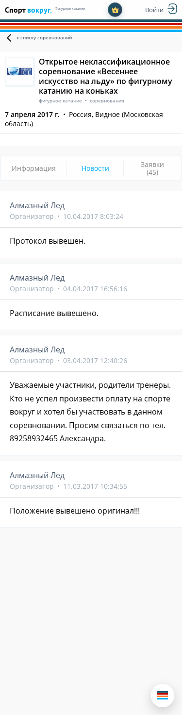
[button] (162, 695)
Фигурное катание (70, 8)
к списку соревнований (44, 37)
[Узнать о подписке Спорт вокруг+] (115, 9)
